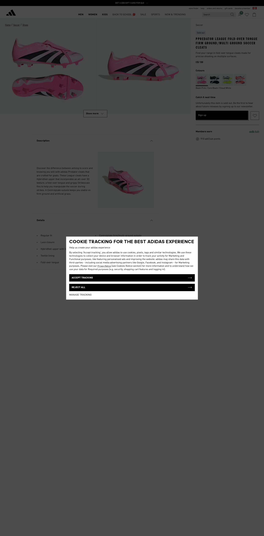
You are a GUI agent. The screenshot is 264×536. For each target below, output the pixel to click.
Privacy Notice (104, 266)
